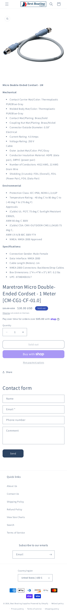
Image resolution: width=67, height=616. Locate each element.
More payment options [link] (33, 362)
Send (13, 453)
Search (10, 524)
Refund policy (58, 603)
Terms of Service (16, 532)
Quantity (7, 325)
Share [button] (9, 372)
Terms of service (34, 609)
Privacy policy (17, 609)
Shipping (6, 313)
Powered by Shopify (39, 603)
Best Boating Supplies (20, 603)
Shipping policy (52, 609)
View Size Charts (16, 517)
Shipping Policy (15, 501)
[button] (7, 4)
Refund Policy (14, 509)
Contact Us (13, 493)
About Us (12, 486)
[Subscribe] (50, 554)
